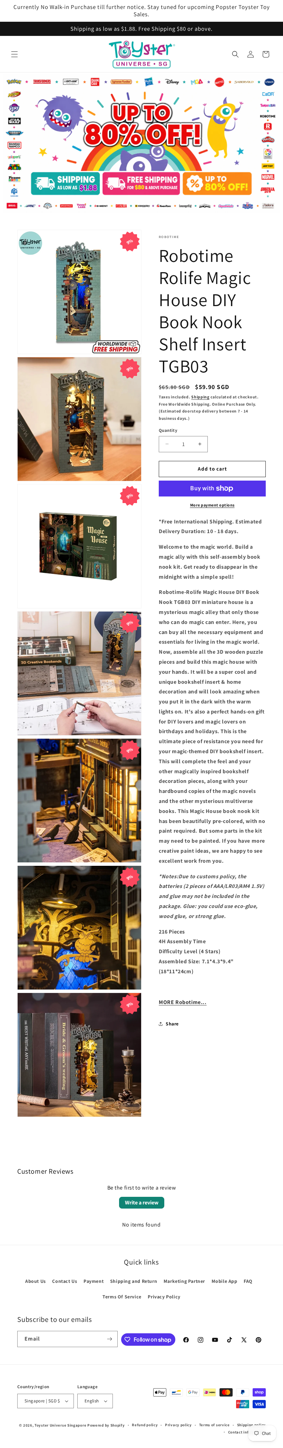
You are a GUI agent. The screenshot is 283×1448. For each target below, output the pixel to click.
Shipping (200, 396)
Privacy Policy (164, 1297)
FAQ (248, 1281)
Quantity (168, 430)
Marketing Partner (184, 1281)
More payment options (212, 505)
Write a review (141, 1202)
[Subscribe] (109, 1339)
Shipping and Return (133, 1281)
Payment (94, 1281)
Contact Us (64, 1281)
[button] (14, 54)
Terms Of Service (122, 1297)
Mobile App (224, 1281)
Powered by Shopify (106, 1425)
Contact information (247, 1432)
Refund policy (145, 1424)
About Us (35, 1281)
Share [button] (172, 1024)
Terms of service (214, 1424)
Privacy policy (178, 1424)
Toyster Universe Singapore (60, 1425)
